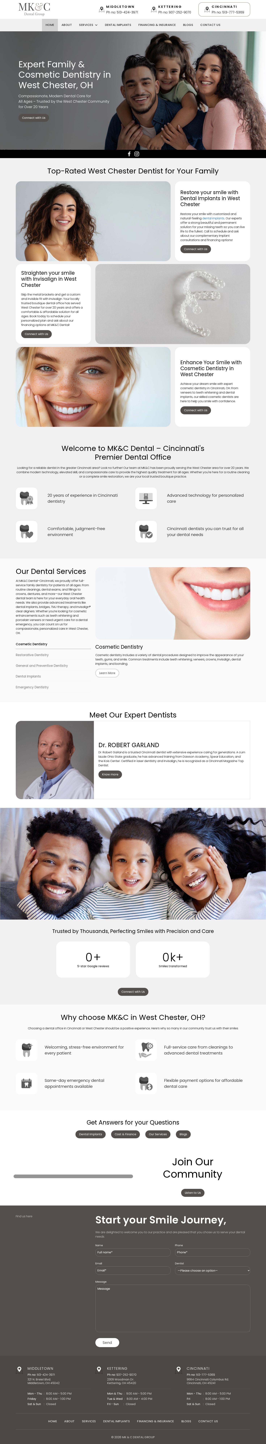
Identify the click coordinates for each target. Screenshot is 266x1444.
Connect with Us (33, 118)
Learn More (107, 673)
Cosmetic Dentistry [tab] (31, 644)
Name (99, 1245)
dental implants (213, 218)
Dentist (179, 1263)
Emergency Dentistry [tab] (32, 687)
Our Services (158, 1134)
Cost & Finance (125, 1134)
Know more (110, 774)
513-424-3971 (46, 1375)
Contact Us (210, 25)
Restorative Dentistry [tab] (32, 655)
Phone (179, 1245)
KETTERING (117, 1368)
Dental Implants (118, 25)
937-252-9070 (126, 1375)
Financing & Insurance (157, 25)
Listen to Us (193, 1193)
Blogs (188, 25)
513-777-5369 (205, 1375)
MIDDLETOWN (40, 1368)
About (67, 25)
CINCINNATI (198, 1368)
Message (101, 1282)
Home (50, 25)
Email (98, 1263)
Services (86, 25)
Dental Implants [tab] (28, 676)
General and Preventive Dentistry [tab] (42, 666)
